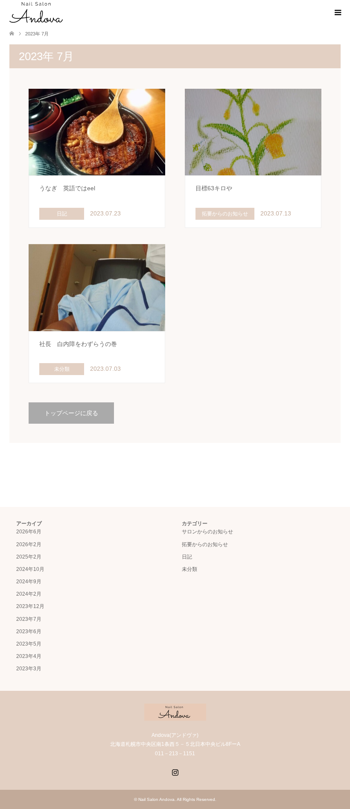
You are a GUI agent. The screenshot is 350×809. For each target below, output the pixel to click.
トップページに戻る (71, 413)
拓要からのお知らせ (205, 544)
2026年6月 (28, 532)
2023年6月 (28, 631)
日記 (187, 557)
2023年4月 (28, 656)
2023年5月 (28, 644)
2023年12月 (30, 606)
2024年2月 (28, 594)
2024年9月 (28, 582)
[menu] (337, 13)
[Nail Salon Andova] (36, 12)
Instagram (175, 771)
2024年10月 (30, 569)
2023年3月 (28, 669)
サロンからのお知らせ (207, 532)
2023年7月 (28, 619)
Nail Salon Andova (156, 799)
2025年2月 (28, 557)
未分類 (189, 569)
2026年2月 (28, 544)
